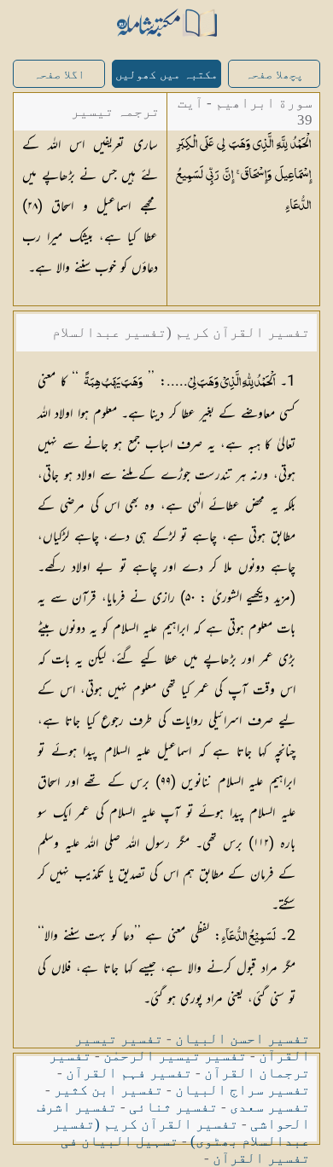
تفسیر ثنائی (173, 1107)
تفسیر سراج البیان (242, 1090)
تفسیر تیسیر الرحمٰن (175, 1056)
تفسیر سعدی (270, 1107)
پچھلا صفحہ (274, 74)
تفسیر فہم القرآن (129, 1073)
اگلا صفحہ (59, 74)
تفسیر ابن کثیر (108, 1090)
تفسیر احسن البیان (242, 1039)
